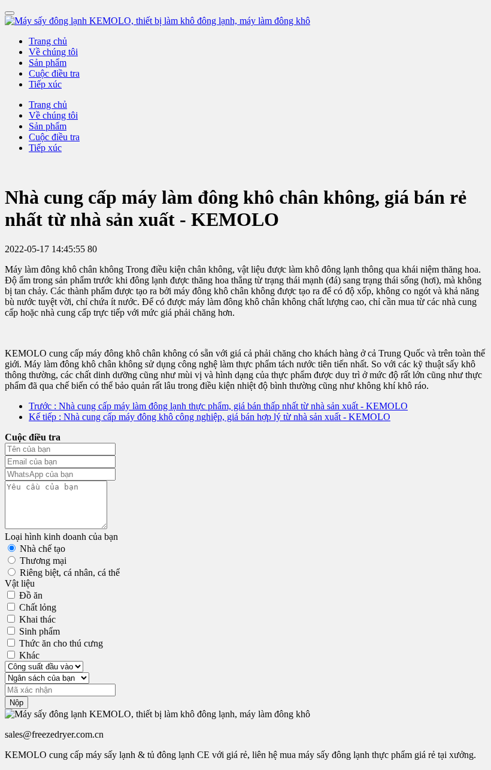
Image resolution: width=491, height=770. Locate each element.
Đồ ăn (31, 595)
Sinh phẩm (39, 631)
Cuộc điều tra (54, 73)
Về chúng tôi (53, 52)
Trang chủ (48, 41)
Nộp (16, 702)
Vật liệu (20, 583)
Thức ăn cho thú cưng (61, 643)
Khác (29, 655)
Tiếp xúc (45, 84)
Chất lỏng (37, 607)
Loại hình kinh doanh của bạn (61, 537)
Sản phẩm (47, 63)
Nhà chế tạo (42, 548)
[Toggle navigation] (9, 13)
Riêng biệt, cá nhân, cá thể (70, 572)
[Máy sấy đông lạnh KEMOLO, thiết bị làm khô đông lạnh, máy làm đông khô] (245, 21)
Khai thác (37, 619)
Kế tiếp (209, 417)
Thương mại (43, 560)
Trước (218, 406)
